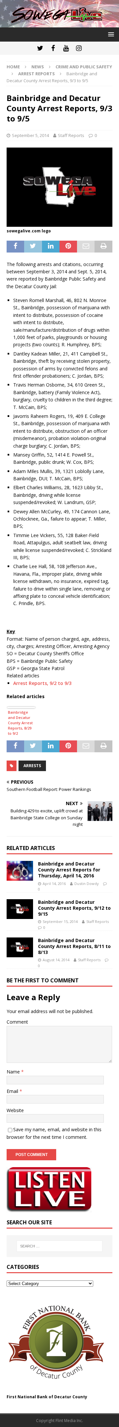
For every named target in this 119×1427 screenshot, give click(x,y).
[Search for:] (59, 1246)
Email (13, 1091)
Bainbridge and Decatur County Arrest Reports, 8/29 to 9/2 (20, 723)
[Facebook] (53, 48)
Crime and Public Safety (84, 67)
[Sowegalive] (59, 23)
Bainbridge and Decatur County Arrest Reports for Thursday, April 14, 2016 (69, 870)
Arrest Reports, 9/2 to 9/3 (42, 683)
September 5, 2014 (30, 135)
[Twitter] (40, 48)
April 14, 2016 (54, 883)
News (37, 67)
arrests (32, 765)
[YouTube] (66, 48)
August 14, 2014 (56, 959)
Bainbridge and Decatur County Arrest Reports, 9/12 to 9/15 (74, 908)
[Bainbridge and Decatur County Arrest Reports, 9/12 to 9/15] (20, 909)
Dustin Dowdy (86, 883)
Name (14, 1072)
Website (15, 1110)
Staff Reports (71, 135)
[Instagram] (79, 48)
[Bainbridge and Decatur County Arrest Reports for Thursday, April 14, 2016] (20, 871)
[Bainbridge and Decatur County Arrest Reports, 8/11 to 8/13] (20, 947)
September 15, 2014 (60, 921)
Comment (17, 1022)
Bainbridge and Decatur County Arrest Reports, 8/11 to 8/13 (74, 946)
